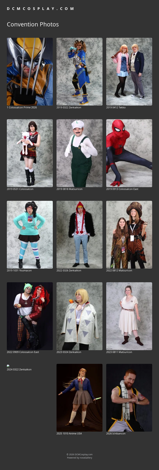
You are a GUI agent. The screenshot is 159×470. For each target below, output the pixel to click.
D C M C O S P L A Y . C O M (41, 8)
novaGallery (86, 457)
